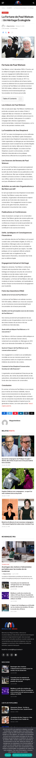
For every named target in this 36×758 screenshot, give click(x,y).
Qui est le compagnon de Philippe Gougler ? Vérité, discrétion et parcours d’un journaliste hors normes (17, 460)
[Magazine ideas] (18, 3)
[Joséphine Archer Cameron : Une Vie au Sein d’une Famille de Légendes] (5, 719)
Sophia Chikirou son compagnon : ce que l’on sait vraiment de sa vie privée (17, 492)
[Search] (33, 3)
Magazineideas (11, 26)
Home (3, 8)
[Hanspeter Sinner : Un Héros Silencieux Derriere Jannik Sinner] (5, 709)
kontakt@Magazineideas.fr (15, 649)
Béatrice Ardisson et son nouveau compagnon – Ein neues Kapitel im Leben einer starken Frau (18, 523)
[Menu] (3, 3)
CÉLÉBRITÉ (9, 8)
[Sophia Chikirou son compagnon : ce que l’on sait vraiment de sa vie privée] (18, 478)
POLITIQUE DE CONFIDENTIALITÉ (22, 755)
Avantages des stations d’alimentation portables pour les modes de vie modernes (17, 569)
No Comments (6, 28)
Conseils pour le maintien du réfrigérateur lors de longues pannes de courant (20, 584)
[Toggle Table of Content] (19, 98)
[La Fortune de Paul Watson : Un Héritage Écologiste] (18, 47)
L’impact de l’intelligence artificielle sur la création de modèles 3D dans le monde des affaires (22, 607)
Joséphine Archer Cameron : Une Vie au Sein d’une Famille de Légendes (21, 719)
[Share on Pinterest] (8, 32)
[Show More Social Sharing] (12, 32)
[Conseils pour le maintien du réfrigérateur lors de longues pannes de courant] (5, 585)
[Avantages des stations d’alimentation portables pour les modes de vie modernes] (18, 551)
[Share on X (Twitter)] (6, 32)
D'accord (7, 755)
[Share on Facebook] (3, 32)
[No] (34, 742)
